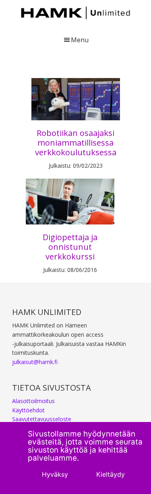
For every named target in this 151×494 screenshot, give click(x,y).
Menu (80, 39)
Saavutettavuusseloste (41, 419)
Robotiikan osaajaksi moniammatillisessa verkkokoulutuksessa (75, 143)
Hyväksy (55, 474)
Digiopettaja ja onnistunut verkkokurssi (70, 247)
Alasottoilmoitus (33, 401)
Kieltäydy (110, 474)
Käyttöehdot (28, 410)
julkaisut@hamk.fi (35, 362)
